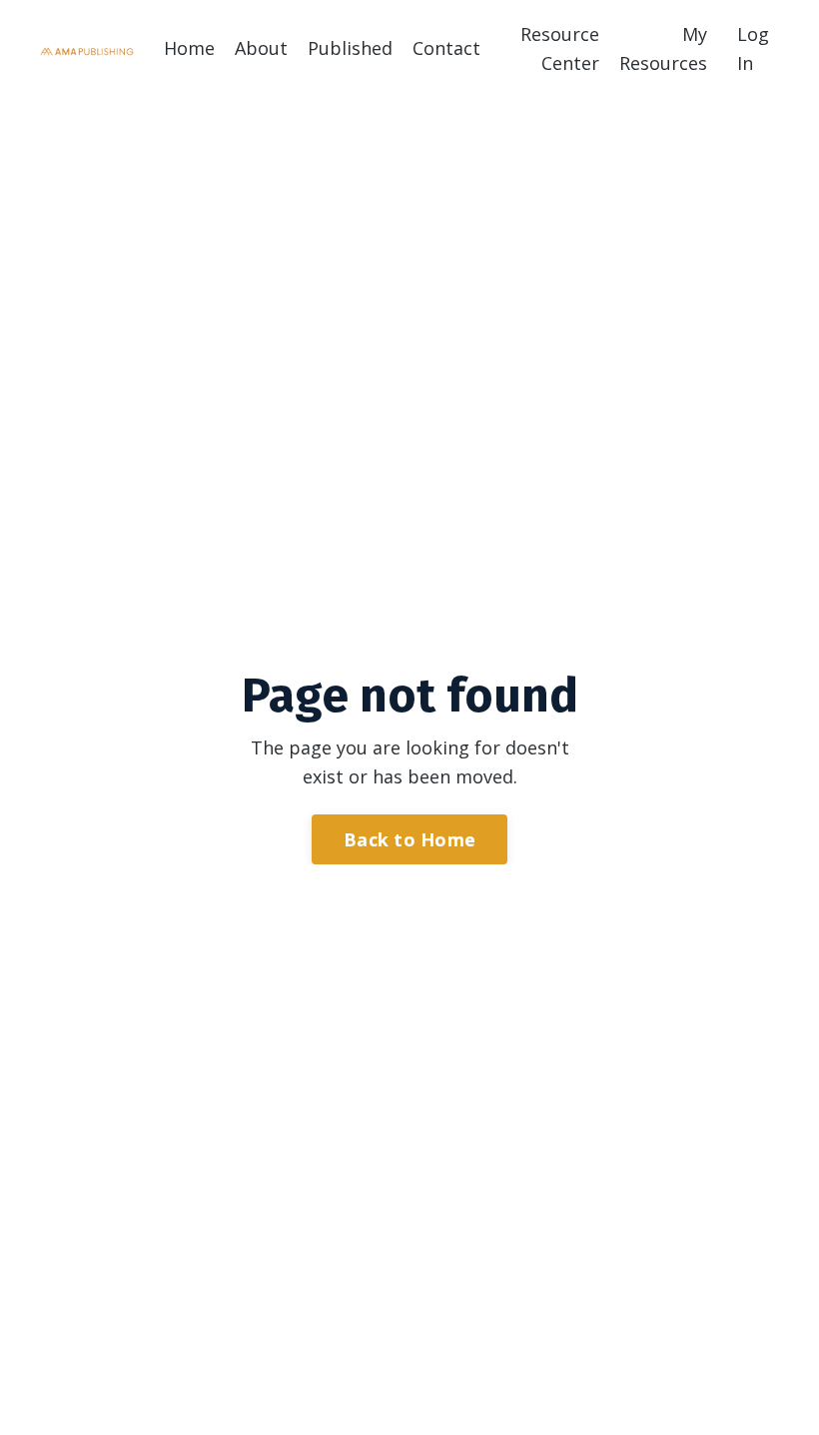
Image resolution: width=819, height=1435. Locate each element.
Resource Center (559, 48)
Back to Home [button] (409, 839)
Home (189, 48)
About (261, 48)
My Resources (663, 48)
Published (350, 48)
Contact (446, 48)
